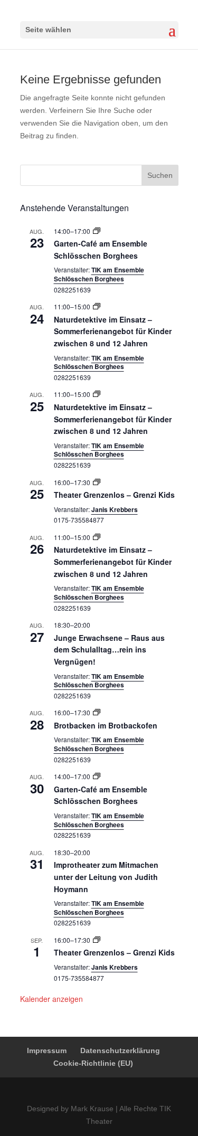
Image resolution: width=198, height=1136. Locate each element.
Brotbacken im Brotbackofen (105, 725)
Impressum (47, 1050)
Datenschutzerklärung (120, 1050)
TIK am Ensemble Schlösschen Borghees (99, 274)
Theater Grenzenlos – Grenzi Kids (114, 494)
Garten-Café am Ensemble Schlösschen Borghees (100, 795)
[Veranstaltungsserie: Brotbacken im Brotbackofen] (96, 712)
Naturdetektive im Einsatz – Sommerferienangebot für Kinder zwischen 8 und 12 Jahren (113, 331)
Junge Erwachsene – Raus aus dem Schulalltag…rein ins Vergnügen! (109, 649)
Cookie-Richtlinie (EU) (93, 1063)
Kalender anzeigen (51, 998)
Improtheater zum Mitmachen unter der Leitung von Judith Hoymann (106, 876)
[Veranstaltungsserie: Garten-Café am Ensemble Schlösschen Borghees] (96, 230)
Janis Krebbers (114, 509)
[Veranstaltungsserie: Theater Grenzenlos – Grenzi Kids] (96, 482)
